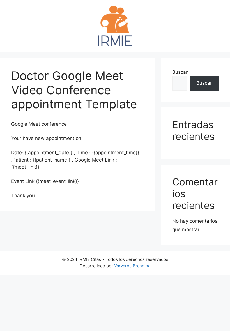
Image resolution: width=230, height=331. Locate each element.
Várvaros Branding (132, 265)
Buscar (180, 72)
